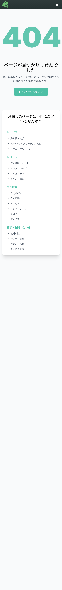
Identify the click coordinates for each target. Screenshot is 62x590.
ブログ (13, 213)
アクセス (15, 203)
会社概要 (15, 198)
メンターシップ (18, 168)
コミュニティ (17, 173)
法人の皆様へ (17, 219)
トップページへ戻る (29, 91)
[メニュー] (57, 4)
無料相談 (15, 233)
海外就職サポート (19, 163)
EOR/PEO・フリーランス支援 (25, 143)
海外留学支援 (17, 138)
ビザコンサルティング (21, 148)
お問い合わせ (17, 243)
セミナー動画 (17, 238)
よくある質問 (17, 249)
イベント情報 (17, 178)
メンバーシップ (18, 208)
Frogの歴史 (16, 193)
